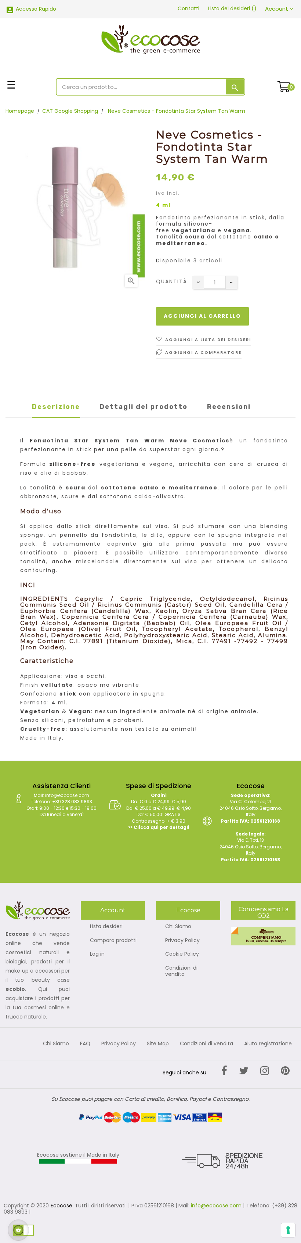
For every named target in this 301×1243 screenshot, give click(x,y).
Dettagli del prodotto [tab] (143, 407)
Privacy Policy (182, 940)
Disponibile (173, 261)
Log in (97, 954)
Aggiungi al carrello (202, 316)
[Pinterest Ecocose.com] (285, 1070)
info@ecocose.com (216, 1205)
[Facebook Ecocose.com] (224, 1070)
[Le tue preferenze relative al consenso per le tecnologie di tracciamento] (288, 1230)
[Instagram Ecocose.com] (264, 1070)
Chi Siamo (178, 926)
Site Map (158, 1044)
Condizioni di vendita (181, 971)
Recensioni (229, 407)
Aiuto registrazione (268, 1044)
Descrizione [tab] (56, 407)
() (232, 8)
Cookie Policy (182, 954)
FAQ (85, 1044)
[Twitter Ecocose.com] (243, 1070)
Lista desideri (106, 926)
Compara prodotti (113, 940)
